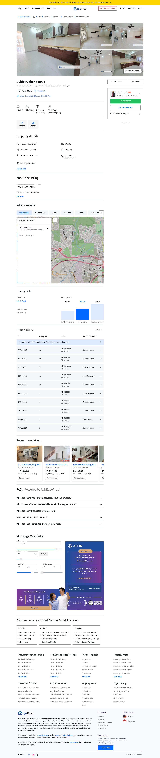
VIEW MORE (22, 677)
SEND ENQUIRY (127, 107)
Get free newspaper (102, 2)
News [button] (122, 8)
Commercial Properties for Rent (61, 701)
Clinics (55, 213)
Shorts (84, 705)
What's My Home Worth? (121, 691)
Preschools (40, 213)
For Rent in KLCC (55, 673)
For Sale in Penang (24, 662)
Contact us (102, 728)
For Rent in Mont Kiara (57, 670)
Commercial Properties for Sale (29, 701)
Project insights (67, 735)
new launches (74, 742)
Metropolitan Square (89, 666)
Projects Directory (119, 701)
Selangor (47, 17)
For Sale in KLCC (23, 673)
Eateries (81, 213)
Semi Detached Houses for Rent (61, 694)
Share (137, 82)
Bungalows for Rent (57, 691)
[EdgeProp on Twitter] (37, 755)
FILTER (97, 330)
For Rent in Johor (56, 666)
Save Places (24, 213)
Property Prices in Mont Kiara (123, 666)
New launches (37, 8)
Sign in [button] (140, 8)
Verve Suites (86, 673)
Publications (86, 691)
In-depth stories (87, 698)
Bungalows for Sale (25, 691)
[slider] (56, 549)
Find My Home (118, 698)
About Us (101, 719)
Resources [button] (132, 8)
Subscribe (106, 748)
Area (57, 735)
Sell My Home (118, 694)
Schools (67, 213)
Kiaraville (85, 662)
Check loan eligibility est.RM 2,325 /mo (35, 96)
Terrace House (68, 17)
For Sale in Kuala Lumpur (26, 659)
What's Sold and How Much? (123, 687)
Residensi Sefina (87, 670)
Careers (101, 716)
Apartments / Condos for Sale (28, 687)
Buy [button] (19, 8)
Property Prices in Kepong (122, 670)
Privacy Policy (103, 725)
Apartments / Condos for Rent (60, 687)
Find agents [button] (51, 8)
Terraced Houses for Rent (59, 698)
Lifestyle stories (87, 701)
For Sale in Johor (24, 666)
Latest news (86, 694)
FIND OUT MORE (84, 578)
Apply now (34, 608)
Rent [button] (27, 8)
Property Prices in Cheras (122, 659)
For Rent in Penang (56, 662)
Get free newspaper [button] (107, 8)
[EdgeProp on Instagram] (33, 755)
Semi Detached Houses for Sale (29, 694)
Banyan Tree (86, 659)
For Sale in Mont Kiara (25, 670)
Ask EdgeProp (50, 489)
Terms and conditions (105, 722)
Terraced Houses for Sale (27, 698)
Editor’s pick (86, 687)
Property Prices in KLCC (121, 673)
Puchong (56, 17)
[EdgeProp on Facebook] (29, 755)
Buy (39, 17)
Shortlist (118, 82)
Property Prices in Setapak (122, 662)
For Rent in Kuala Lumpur (58, 659)
